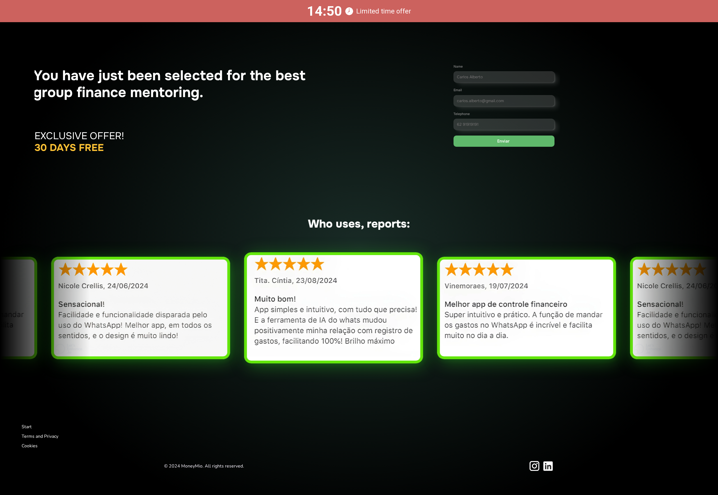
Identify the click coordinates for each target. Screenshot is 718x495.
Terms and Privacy (40, 436)
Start (27, 427)
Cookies (30, 446)
